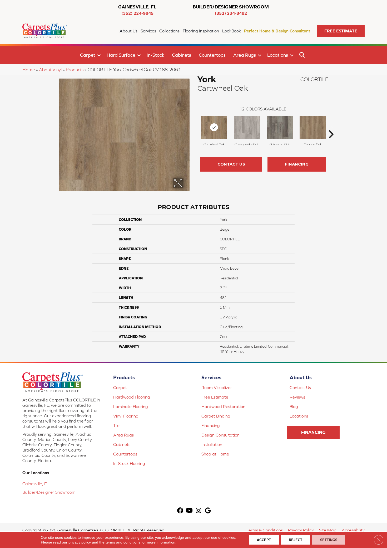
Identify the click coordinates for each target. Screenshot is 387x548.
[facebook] (180, 511)
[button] (341, 31)
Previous (195, 126)
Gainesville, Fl (34, 483)
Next (331, 126)
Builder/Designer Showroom (49, 492)
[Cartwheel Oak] (214, 127)
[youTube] (189, 511)
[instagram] (198, 511)
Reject (295, 540)
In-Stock (155, 55)
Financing (297, 164)
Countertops (212, 55)
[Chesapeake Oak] (246, 127)
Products (74, 69)
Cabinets (181, 55)
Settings (328, 540)
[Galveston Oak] (279, 127)
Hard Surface (121, 55)
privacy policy (79, 542)
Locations (277, 55)
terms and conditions (123, 542)
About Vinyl (50, 69)
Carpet (87, 55)
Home (28, 69)
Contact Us (231, 164)
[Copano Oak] (312, 127)
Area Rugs (244, 55)
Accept (264, 540)
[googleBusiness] (208, 511)
